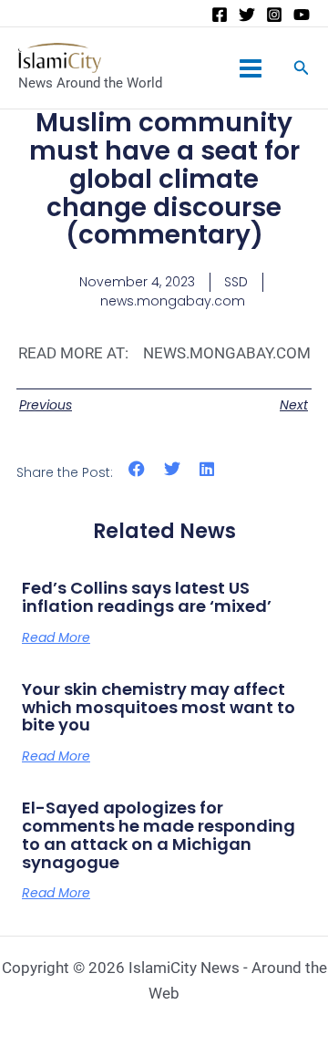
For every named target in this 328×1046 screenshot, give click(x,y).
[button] (137, 469)
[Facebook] (219, 14)
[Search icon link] (301, 69)
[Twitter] (247, 14)
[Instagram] (274, 14)
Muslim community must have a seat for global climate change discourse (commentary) (164, 179)
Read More (56, 637)
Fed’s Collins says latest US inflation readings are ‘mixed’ (147, 596)
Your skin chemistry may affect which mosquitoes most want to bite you (158, 707)
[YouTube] (301, 14)
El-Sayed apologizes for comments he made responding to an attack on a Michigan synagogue (158, 834)
